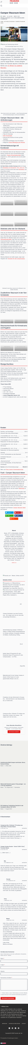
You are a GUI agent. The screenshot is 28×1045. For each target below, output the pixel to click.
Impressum (4, 1023)
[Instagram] (15, 1028)
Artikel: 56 (14, 562)
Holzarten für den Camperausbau (16, 258)
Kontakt (24, 1023)
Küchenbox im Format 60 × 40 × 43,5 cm (13, 167)
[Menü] (1, 2)
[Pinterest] (12, 1028)
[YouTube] (9, 1028)
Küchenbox (21, 169)
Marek (8, 918)
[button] (9, 512)
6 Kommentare (4, 19)
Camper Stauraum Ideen (19, 507)
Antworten (24, 828)
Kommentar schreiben (6, 977)
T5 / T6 (12, 17)
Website (2, 971)
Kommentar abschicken (8, 998)
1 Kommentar (17, 787)
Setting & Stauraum (5, 17)
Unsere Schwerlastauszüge (14, 155)
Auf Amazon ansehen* (14, 731)
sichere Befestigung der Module (17, 142)
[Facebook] (18, 1028)
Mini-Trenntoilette (7, 135)
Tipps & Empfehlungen (19, 17)
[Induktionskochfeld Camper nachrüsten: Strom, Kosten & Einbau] (14, 753)
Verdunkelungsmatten (6, 239)
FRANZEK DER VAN (14, 2)
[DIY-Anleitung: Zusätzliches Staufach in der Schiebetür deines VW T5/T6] (14, 796)
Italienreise (21, 488)
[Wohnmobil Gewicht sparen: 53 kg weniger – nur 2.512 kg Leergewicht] (14, 775)
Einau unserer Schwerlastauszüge (14, 469)
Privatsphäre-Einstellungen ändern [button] (9, 1038)
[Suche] (1, 5)
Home (2, 21)
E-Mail (2, 964)
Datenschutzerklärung (14, 1023)
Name (2, 958)
